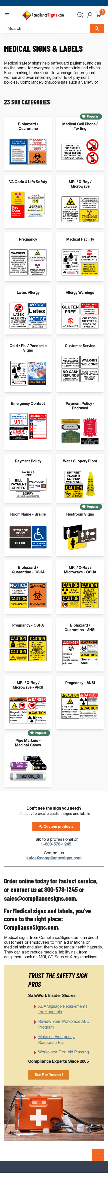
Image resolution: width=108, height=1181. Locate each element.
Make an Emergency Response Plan (56, 1039)
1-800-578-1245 (56, 844)
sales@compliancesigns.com (54, 858)
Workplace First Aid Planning (63, 1052)
